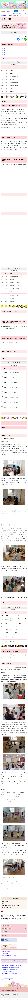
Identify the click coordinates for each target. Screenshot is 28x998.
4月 (4, 48)
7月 (4, 54)
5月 (4, 50)
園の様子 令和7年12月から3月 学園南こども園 (11, 973)
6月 (4, 52)
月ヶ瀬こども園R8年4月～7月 (8, 971)
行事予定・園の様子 (6, 925)
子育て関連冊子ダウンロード (9, 955)
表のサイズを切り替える (14, 62)
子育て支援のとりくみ (7, 928)
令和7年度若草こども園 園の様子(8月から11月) (12, 969)
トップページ (3, 13)
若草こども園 (3, 15)
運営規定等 (4, 935)
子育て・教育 (15, 13)
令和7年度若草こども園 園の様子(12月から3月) (12, 967)
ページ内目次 (14, 32)
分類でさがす (9, 13)
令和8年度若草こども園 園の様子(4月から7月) (11, 965)
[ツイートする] (22, 39)
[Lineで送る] (25, 39)
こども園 (24, 13)
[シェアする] (18, 39)
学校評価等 (4, 931)
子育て (20, 13)
